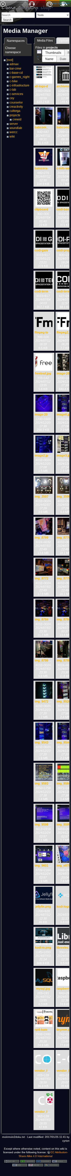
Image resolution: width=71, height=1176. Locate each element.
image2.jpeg (43, 455)
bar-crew (15, 68)
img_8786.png (44, 660)
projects (14, 115)
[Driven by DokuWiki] (51, 1164)
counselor (16, 102)
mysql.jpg (43, 988)
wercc (13, 132)
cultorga (14, 110)
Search (7, 19)
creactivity (16, 106)
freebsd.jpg (43, 373)
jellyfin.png (43, 906)
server (13, 123)
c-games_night (19, 76)
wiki (12, 136)
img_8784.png (44, 619)
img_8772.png (44, 578)
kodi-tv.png (43, 947)
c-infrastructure (19, 85)
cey (11, 98)
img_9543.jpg (44, 742)
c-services (16, 94)
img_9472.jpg (44, 701)
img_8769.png (44, 537)
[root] (9, 60)
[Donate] (27, 1161)
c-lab (12, 89)
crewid (16, 119)
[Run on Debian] (35, 1164)
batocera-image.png (48, 168)
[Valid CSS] (19, 1164)
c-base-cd (16, 72)
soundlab (15, 128)
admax (14, 64)
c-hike (13, 81)
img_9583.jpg (44, 783)
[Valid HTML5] (59, 1161)
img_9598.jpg (44, 824)
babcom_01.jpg (45, 127)
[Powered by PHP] (43, 1161)
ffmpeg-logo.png (46, 332)
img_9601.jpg (44, 865)
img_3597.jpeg (44, 496)
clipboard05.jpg (45, 209)
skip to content (60, 3)
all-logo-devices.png (49, 86)
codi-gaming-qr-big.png (51, 250)
